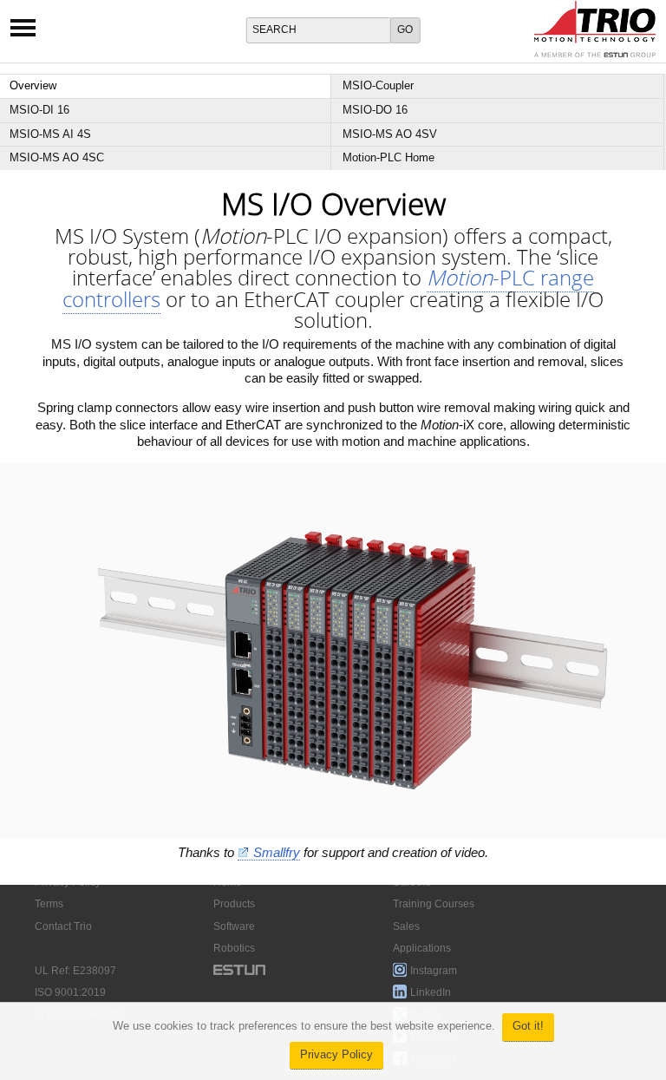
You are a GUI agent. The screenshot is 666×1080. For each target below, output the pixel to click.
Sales (406, 926)
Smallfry (276, 853)
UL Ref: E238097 (75, 971)
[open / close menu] (23, 33)
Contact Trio (63, 926)
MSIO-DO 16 (375, 109)
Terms (49, 904)
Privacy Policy (336, 1055)
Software (234, 926)
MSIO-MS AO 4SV (390, 134)
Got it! (528, 1026)
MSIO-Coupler (378, 85)
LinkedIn (430, 992)
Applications (422, 948)
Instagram (433, 971)
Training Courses (433, 904)
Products (234, 904)
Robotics (234, 948)
